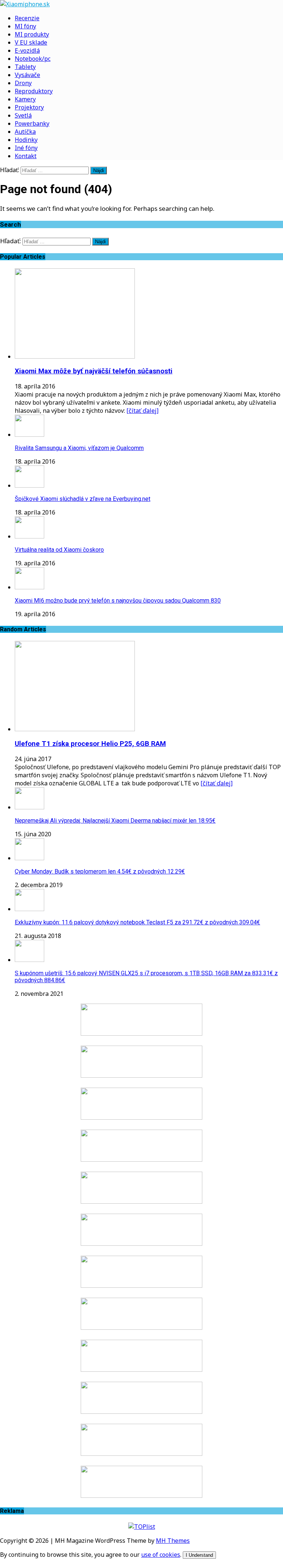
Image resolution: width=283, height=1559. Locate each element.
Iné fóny (26, 148)
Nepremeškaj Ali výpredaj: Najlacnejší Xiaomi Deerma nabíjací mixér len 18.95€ (115, 820)
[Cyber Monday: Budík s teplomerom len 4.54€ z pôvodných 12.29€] (29, 858)
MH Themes (173, 1541)
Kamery (25, 99)
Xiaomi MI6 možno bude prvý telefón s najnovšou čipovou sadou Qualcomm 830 (118, 600)
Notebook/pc (32, 59)
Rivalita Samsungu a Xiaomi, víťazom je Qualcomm (79, 447)
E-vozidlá (27, 50)
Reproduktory (34, 91)
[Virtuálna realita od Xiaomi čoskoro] (29, 536)
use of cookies (160, 1555)
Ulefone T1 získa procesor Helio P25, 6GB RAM (90, 744)
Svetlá (23, 115)
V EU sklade (31, 42)
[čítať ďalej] (142, 411)
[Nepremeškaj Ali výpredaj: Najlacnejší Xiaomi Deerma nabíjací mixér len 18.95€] (29, 807)
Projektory (29, 107)
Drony (23, 83)
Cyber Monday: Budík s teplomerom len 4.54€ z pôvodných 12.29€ (100, 871)
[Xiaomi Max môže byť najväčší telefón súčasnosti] (75, 356)
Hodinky (26, 140)
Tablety (25, 67)
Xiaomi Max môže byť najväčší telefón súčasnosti (93, 371)
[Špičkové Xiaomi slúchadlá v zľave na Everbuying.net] (29, 485)
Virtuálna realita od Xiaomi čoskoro (59, 549)
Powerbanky (32, 123)
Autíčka (25, 132)
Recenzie (27, 18)
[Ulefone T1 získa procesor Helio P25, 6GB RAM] (75, 729)
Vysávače (27, 75)
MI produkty (32, 34)
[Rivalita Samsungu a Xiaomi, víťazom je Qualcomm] (29, 434)
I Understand (199, 1555)
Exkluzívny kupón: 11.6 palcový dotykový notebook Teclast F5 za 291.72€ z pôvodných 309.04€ (137, 922)
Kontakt (25, 156)
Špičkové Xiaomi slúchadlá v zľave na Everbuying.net (82, 498)
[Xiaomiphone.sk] (141, 4)
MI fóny (25, 26)
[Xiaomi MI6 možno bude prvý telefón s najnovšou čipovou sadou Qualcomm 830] (29, 587)
